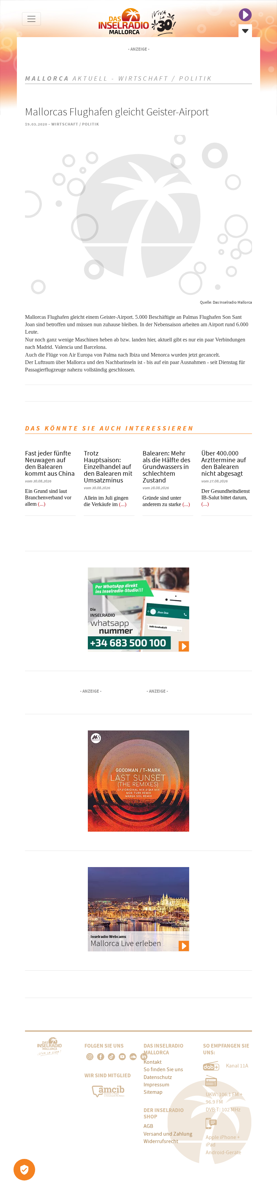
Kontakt (152, 1062)
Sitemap (153, 1092)
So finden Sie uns (163, 1069)
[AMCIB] (108, 1090)
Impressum (156, 1084)
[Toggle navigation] (31, 19)
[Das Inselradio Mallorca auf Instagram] (90, 1056)
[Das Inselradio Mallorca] (137, 20)
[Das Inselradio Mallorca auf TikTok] (111, 1056)
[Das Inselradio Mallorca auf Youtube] (122, 1056)
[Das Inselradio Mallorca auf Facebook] (100, 1056)
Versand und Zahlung (168, 1134)
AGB (148, 1126)
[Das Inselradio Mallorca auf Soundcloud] (133, 1056)
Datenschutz (158, 1077)
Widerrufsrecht (161, 1141)
